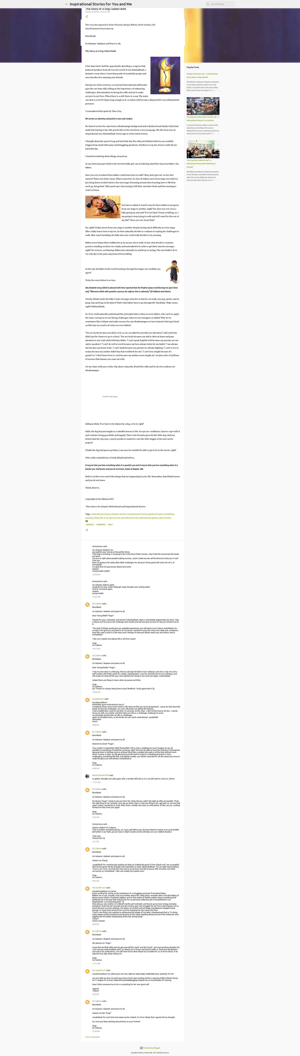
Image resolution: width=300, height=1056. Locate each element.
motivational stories (101, 514)
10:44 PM (96, 1031)
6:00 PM (95, 924)
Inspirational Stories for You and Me (101, 4)
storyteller (169, 514)
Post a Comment (92, 1037)
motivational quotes (148, 518)
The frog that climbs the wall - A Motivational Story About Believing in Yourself (201, 163)
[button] (86, 16)
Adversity (90, 524)
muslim (89, 518)
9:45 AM (95, 881)
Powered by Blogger (151, 1048)
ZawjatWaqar (98, 699)
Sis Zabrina (97, 604)
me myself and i (99, 888)
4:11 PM (95, 842)
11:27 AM (96, 782)
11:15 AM (96, 963)
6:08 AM (95, 768)
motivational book (129, 518)
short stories (165, 518)
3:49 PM (95, 994)
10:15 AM (96, 649)
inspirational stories (137, 514)
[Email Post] (86, 522)
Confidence (101, 524)
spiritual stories (155, 514)
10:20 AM (96, 692)
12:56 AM (96, 597)
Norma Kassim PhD (100, 775)
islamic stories (119, 514)
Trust (110, 524)
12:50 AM (96, 574)
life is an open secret (110, 518)
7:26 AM (95, 817)
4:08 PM (95, 725)
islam (96, 518)
